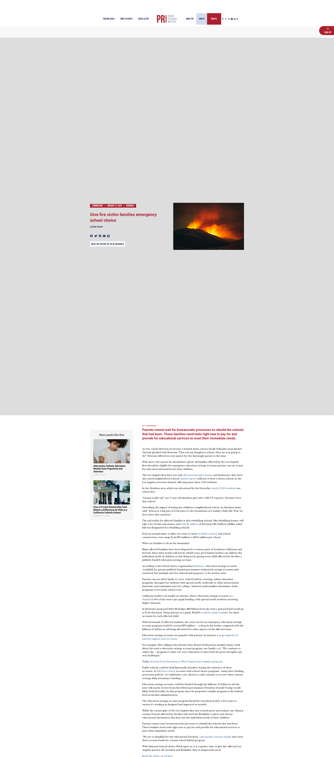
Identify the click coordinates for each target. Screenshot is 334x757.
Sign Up (201, 18)
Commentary (97, 205)
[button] (237, 19)
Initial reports (189, 478)
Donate (214, 18)
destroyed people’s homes (198, 475)
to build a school (207, 533)
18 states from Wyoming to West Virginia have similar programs (186, 661)
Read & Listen (143, 18)
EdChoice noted (166, 671)
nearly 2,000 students (224, 488)
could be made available (215, 612)
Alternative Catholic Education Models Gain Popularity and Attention (109, 468)
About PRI (189, 18)
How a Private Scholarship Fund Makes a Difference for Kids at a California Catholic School (110, 509)
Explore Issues (109, 18)
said (218, 648)
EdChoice (199, 566)
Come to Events (126, 18)
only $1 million (189, 524)
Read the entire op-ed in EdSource (107, 244)
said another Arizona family (215, 736)
